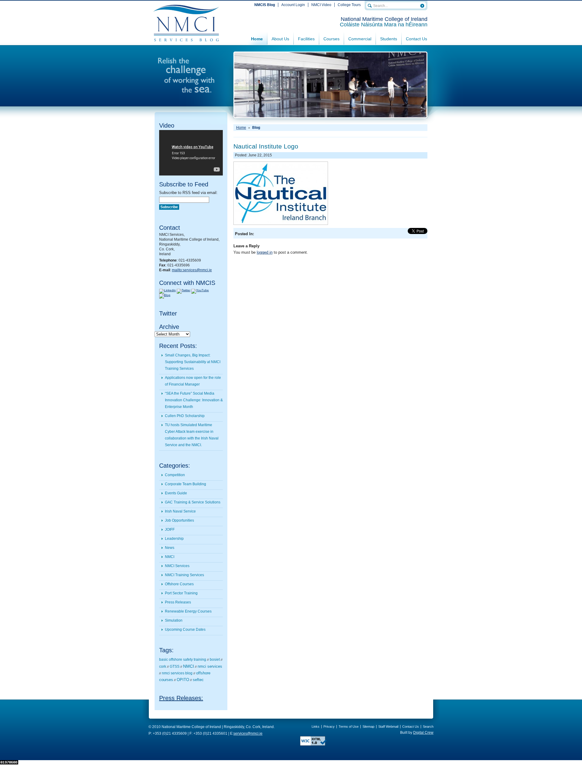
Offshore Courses (179, 584)
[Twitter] (183, 290)
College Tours (349, 5)
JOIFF (170, 529)
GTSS (174, 666)
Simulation (173, 620)
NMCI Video (321, 5)
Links (315, 726)
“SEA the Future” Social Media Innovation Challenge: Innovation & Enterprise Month (194, 400)
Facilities (306, 38)
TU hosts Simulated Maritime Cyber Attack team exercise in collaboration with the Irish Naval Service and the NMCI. (192, 435)
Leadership (174, 538)
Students (388, 38)
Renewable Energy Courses (188, 611)
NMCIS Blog (264, 5)
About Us (280, 38)
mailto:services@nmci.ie (192, 270)
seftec (198, 680)
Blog (256, 127)
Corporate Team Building (185, 484)
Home (257, 38)
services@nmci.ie (248, 733)
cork (162, 666)
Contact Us (416, 38)
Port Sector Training (181, 593)
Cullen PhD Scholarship (185, 416)
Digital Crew (423, 732)
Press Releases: (181, 698)
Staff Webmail (388, 726)
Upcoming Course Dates (185, 629)
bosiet (215, 659)
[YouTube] (200, 290)
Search (428, 726)
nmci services (210, 666)
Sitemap (368, 726)
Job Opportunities (179, 520)
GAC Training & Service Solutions (192, 502)
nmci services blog (177, 673)
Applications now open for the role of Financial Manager (193, 381)
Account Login (293, 5)
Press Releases (178, 602)
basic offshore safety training (182, 659)
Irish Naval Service (180, 511)
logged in (265, 252)
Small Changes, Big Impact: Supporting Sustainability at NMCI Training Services (192, 362)
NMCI (169, 557)
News (169, 548)
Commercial (359, 38)
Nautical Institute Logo (265, 146)
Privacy (329, 726)
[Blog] (164, 295)
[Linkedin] (167, 290)
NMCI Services (177, 566)
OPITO (183, 680)
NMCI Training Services (184, 575)
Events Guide (176, 493)
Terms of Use (349, 726)
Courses (331, 38)
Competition (175, 475)
